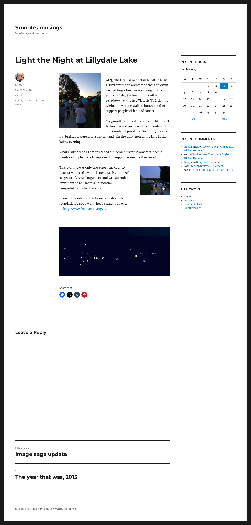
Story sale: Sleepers (207, 162)
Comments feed (193, 204)
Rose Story (190, 166)
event (18, 94)
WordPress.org (192, 208)
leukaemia (31, 100)
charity (19, 100)
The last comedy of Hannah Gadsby (212, 170)
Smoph (19, 84)
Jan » (225, 119)
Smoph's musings (38, 27)
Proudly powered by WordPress (58, 508)
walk (18, 103)
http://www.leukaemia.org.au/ (85, 209)
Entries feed (191, 200)
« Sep (192, 119)
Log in (187, 196)
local (41, 100)
